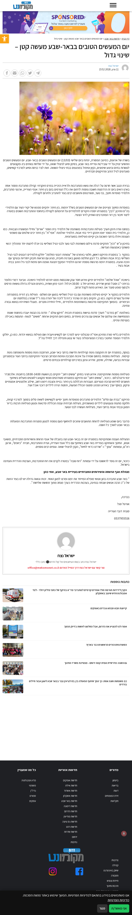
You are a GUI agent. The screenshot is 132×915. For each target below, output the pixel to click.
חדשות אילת (71, 785)
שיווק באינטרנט (110, 870)
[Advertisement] (93, 724)
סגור (102, 908)
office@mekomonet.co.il (43, 567)
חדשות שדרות (70, 831)
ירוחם (74, 837)
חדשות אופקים (70, 780)
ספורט (33, 795)
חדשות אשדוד (70, 790)
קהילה (115, 865)
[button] (4, 38)
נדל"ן (33, 790)
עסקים (32, 801)
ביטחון (115, 780)
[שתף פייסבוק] (6, 73)
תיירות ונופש (112, 880)
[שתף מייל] (14, 73)
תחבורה (114, 875)
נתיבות (74, 842)
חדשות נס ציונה (69, 821)
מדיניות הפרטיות (118, 900)
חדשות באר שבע (112, 38)
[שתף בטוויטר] (30, 73)
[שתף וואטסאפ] (22, 73)
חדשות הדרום (70, 811)
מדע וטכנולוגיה (28, 780)
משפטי (32, 785)
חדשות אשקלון (70, 795)
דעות (116, 790)
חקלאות (114, 801)
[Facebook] (79, 871)
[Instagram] (52, 871)
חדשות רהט (71, 826)
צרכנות (115, 860)
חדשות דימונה (70, 806)
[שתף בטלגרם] (37, 73)
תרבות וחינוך (112, 885)
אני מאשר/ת (119, 908)
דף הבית (125, 38)
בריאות (115, 785)
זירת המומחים (111, 795)
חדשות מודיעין (70, 816)
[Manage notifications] (124, 833)
